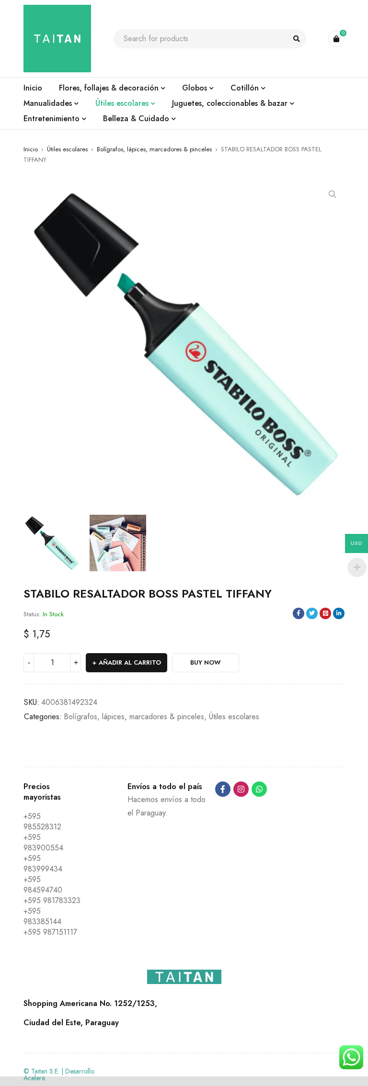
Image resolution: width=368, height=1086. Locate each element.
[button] (332, 194)
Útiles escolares (67, 149)
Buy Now (205, 662)
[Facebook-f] (222, 789)
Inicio (30, 149)
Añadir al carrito (130, 662)
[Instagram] (241, 789)
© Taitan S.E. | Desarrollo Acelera (58, 1074)
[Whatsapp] (259, 789)
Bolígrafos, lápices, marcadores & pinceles (154, 149)
